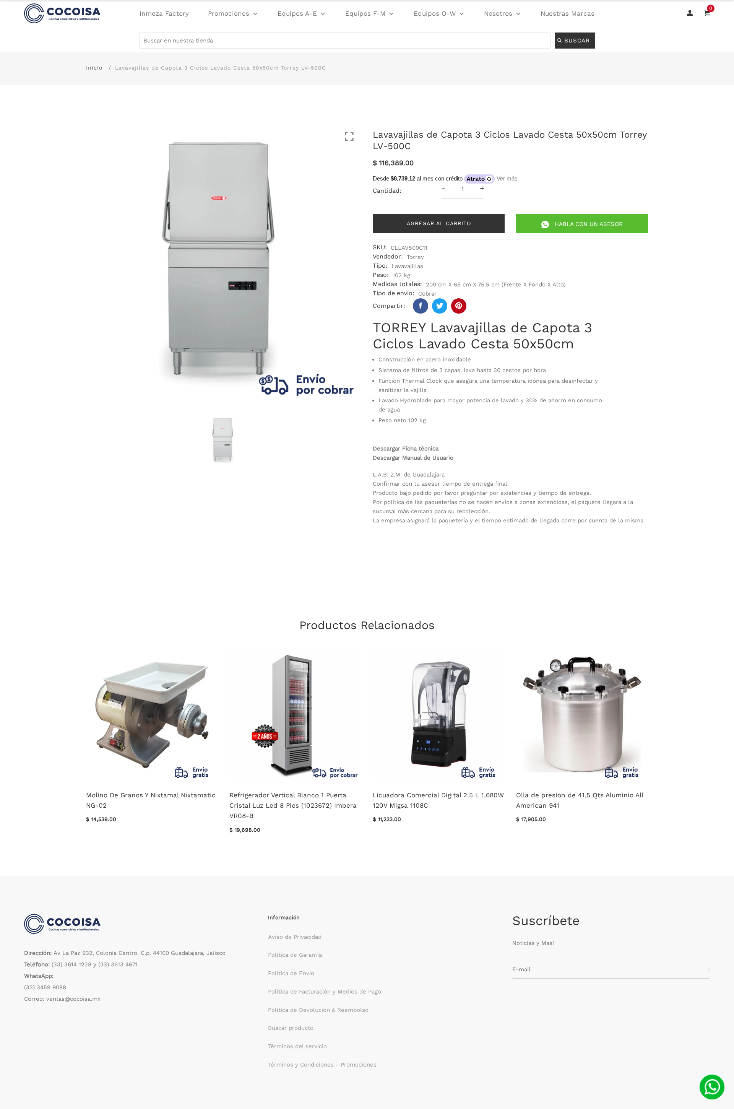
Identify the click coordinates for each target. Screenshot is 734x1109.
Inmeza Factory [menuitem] (164, 13)
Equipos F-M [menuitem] (365, 13)
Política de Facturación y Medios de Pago (324, 991)
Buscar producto (290, 1027)
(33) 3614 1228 (71, 964)
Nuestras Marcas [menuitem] (567, 13)
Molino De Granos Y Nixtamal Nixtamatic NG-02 (151, 800)
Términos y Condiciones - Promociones (322, 1064)
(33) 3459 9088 (45, 987)
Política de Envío (291, 973)
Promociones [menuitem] (228, 13)
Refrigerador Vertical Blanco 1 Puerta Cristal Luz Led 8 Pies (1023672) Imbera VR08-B (293, 805)
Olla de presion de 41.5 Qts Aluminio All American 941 (579, 800)
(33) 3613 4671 (118, 964)
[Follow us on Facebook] (420, 306)
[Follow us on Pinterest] (458, 306)
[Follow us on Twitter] (439, 306)
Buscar (578, 40)
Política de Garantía (295, 954)
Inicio (94, 68)
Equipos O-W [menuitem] (435, 13)
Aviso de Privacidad (295, 936)
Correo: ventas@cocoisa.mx (62, 998)
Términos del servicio (297, 1046)
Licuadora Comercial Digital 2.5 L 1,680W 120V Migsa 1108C (438, 800)
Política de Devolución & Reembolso (318, 1010)
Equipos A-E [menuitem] (297, 13)
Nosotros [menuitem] (498, 13)
